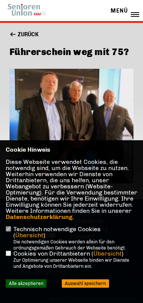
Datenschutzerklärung (39, 216)
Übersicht (29, 235)
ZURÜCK (27, 34)
